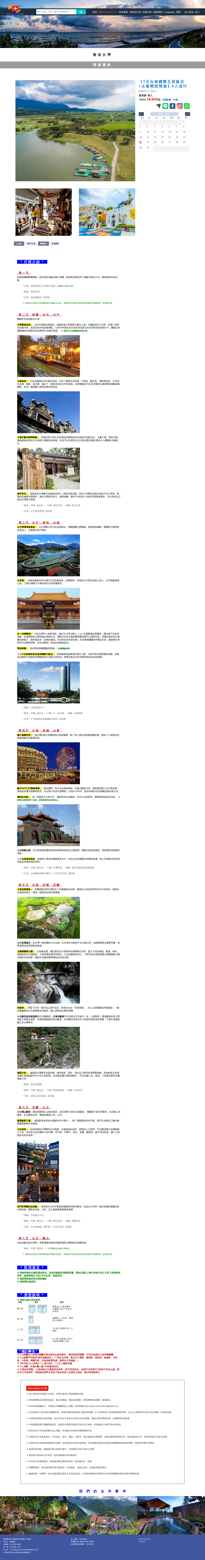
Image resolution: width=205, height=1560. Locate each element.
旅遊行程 (147, 12)
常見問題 (141, 1542)
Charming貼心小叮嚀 (37, 1388)
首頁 (94, 12)
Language (169, 12)
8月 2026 (164, 113)
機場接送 (43, 244)
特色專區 (123, 12)
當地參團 (55, 244)
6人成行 (19, 244)
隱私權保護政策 (144, 1539)
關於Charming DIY (108, 12)
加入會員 (188, 12)
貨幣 (178, 12)
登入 (197, 12)
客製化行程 (135, 12)
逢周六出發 (31, 244)
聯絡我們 (158, 12)
